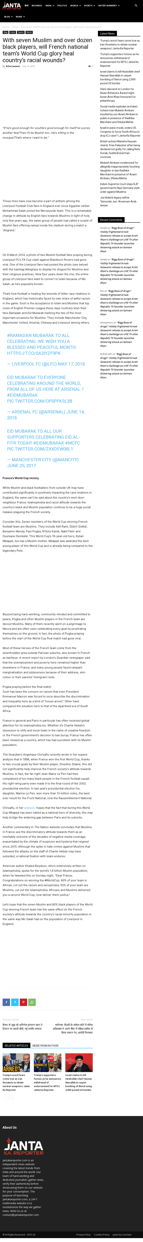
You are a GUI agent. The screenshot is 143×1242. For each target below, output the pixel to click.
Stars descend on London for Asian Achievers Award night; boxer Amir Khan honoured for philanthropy (118, 95)
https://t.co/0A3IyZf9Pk (34, 353)
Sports (88, 5)
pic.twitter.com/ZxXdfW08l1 (40, 449)
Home (6, 27)
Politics (62, 5)
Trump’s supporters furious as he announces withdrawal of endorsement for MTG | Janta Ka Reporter (47, 1082)
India (48, 5)
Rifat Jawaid (13, 66)
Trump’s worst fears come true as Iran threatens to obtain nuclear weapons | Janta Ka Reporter (16, 1082)
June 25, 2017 (21, 465)
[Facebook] (6, 1002)
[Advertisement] (48, 98)
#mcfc (72, 443)
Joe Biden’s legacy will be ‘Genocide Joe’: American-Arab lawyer (118, 201)
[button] (135, 5)
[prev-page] (5, 1097)
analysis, (30, 808)
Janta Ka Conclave (122, 1234)
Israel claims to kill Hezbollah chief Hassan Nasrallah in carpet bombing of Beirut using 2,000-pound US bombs (78, 1082)
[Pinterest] (23, 1002)
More (19, 16)
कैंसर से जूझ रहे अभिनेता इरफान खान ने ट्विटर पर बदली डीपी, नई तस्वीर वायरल (22, 1026)
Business (37, 5)
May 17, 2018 (71, 364)
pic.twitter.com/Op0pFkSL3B (39, 401)
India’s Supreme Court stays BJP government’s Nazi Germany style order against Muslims (120, 188)
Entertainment (107, 5)
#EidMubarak (22, 395)
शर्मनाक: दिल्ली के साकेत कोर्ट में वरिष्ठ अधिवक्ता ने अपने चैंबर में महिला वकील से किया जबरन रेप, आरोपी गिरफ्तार (73, 1028)
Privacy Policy (83, 1234)
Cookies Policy (101, 1234)
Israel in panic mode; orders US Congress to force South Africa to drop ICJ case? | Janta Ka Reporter (120, 131)
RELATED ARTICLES (16, 1045)
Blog (7, 16)
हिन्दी (26, 5)
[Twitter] (15, 1002)
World (74, 5)
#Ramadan (19, 335)
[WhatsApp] (32, 1002)
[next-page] (11, 1097)
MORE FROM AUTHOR (45, 1045)
